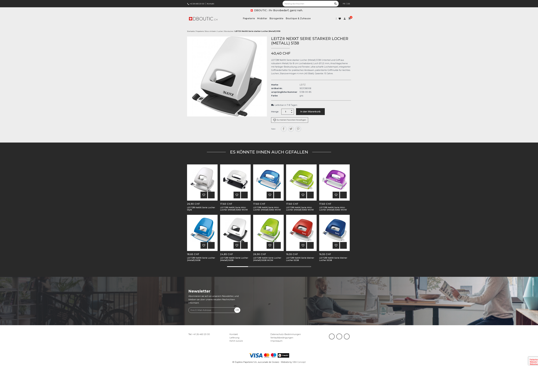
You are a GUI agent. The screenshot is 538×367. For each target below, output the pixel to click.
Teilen (284, 129)
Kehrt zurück (236, 341)
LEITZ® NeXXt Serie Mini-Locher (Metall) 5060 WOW (234, 208)
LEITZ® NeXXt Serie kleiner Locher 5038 (300, 259)
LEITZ (303, 84)
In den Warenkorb (310, 111)
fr (344, 4)
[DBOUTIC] (203, 18)
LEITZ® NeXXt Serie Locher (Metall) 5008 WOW (267, 259)
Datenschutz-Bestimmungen (285, 334)
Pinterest (298, 129)
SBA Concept (299, 362)
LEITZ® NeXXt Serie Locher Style (201, 208)
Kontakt (210, 4)
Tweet (291, 129)
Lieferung (234, 337)
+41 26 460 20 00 (195, 4)
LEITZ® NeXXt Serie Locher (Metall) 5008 (201, 259)
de (348, 4)
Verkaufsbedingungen (281, 337)
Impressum (276, 341)
